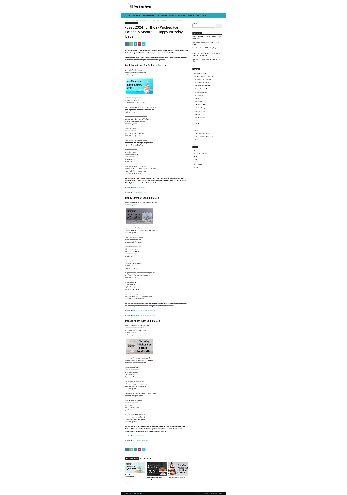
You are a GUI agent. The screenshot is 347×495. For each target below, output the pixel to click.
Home (128, 15)
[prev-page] (126, 483)
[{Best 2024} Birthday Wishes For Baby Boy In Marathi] (157, 469)
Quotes (196, 124)
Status (196, 130)
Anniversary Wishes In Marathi (203, 76)
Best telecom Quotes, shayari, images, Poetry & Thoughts (206, 60)
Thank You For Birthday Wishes (203, 136)
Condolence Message (200, 92)
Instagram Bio (148, 15)
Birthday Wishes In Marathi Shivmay (143, 310)
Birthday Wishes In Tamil (201, 89)
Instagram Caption (200, 105)
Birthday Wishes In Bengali (202, 79)
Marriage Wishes (199, 111)
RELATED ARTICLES (132, 458)
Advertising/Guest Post (200, 153)
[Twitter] (143, 44)
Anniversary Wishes (185, 15)
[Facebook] (127, 44)
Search (194, 23)
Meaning (197, 114)
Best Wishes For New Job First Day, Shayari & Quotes (205, 49)
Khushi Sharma (130, 40)
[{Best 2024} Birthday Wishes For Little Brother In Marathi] (178, 469)
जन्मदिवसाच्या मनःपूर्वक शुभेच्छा (139, 192)
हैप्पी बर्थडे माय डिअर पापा (138, 436)
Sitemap (196, 167)
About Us (196, 151)
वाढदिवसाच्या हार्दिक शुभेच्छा (138, 187)
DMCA (195, 159)
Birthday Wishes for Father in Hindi (143, 315)
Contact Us (200, 15)
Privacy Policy (198, 164)
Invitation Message (200, 108)
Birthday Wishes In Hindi (165, 15)
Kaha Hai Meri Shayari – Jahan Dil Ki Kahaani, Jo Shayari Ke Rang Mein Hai (206, 54)
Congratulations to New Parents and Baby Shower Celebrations (206, 37)
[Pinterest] (139, 44)
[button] (219, 15)
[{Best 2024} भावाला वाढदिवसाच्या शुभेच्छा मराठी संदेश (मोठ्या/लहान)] (135, 467)
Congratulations (199, 95)
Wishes (196, 139)
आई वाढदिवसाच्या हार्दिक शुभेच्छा (140, 440)
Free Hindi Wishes (138, 493)
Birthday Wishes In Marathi (137, 20)
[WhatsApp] (131, 44)
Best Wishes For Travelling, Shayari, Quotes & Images (205, 43)
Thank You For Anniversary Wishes (204, 133)
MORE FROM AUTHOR (146, 458)
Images (196, 98)
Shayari (135, 15)
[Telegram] (135, 44)
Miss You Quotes (199, 117)
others (196, 120)
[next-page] (129, 483)
